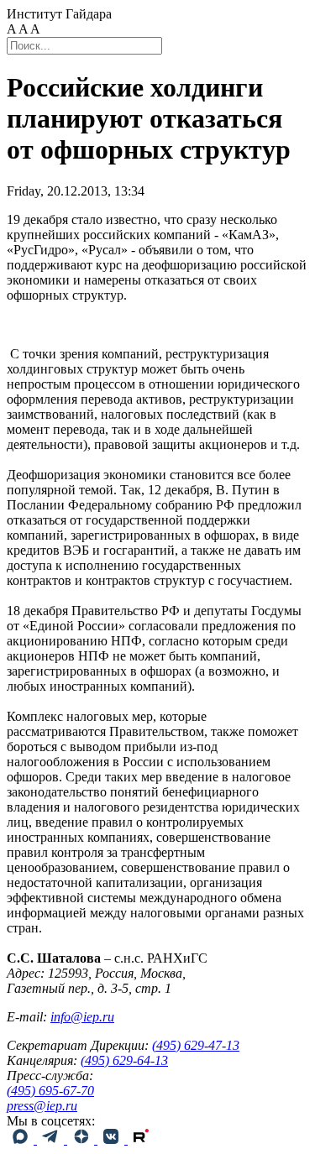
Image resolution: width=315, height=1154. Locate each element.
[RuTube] (141, 1139)
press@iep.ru (42, 1106)
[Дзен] (82, 1139)
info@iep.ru (82, 1017)
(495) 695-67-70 (50, 1091)
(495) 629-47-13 (195, 1045)
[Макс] (22, 1139)
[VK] (112, 1139)
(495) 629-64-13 (124, 1060)
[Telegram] (52, 1139)
